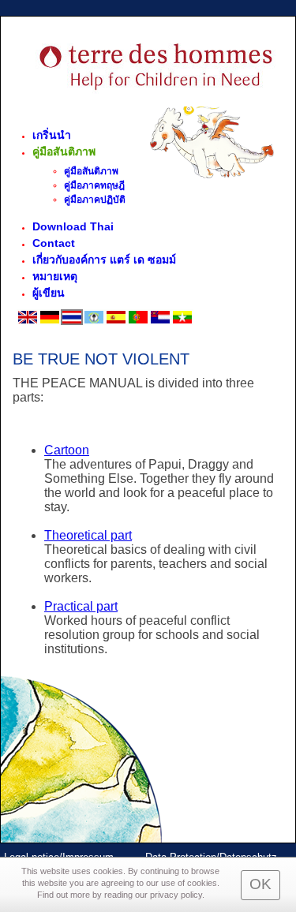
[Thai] (72, 322)
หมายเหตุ (54, 276)
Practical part (81, 606)
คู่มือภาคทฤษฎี (94, 185)
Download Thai (73, 226)
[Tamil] (94, 322)
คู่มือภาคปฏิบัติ (95, 199)
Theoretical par (86, 535)
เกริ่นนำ (51, 135)
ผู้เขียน (48, 292)
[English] (28, 322)
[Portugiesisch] (138, 322)
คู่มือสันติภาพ (64, 151)
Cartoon (66, 450)
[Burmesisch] (182, 322)
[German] (50, 322)
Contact (53, 243)
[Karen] (160, 322)
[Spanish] (116, 322)
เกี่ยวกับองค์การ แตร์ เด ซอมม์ (104, 259)
